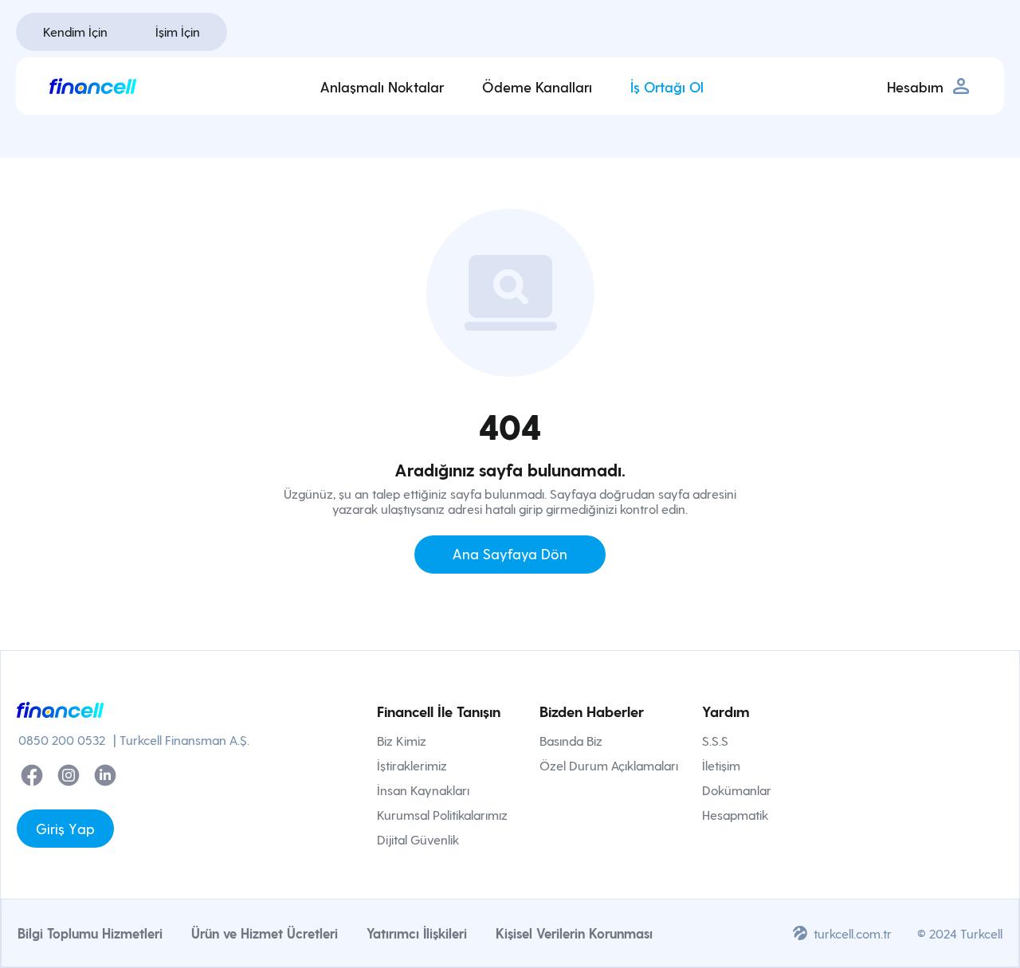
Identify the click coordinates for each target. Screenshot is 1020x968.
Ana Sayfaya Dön (510, 553)
